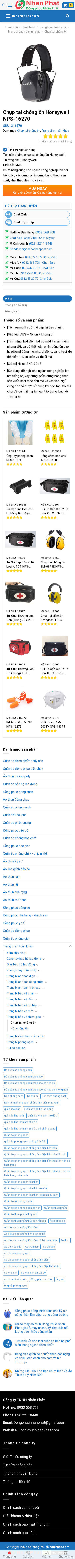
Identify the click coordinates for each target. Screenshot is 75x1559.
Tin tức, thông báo (17, 1465)
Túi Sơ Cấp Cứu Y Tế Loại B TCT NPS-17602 (54, 671)
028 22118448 (26, 1415)
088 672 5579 (33, 257)
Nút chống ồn (20, 1028)
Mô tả (8, 298)
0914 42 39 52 (31, 268)
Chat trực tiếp (23, 222)
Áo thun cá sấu (12, 1246)
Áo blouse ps (57, 1220)
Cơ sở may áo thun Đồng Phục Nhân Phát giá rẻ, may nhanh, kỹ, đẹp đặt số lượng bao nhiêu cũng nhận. (41, 1328)
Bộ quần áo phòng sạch (18, 1069)
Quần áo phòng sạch (17, 807)
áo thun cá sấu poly (15, 1279)
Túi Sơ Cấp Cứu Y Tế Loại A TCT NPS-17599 (20, 565)
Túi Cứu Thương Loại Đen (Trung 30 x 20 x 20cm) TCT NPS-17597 (20, 618)
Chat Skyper (47, 237)
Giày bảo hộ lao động (21, 964)
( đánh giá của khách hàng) (55, 141)
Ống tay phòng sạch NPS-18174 (19, 458)
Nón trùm (32, 1095)
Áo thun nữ (10, 884)
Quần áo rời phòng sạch (18, 1201)
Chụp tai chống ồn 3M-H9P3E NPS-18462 (53, 565)
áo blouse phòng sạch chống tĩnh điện (26, 1259)
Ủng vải (60, 1279)
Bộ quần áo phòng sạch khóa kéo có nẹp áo (29, 1082)
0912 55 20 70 (29, 278)
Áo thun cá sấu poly (16, 776)
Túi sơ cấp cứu (16, 1048)
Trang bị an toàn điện (21, 976)
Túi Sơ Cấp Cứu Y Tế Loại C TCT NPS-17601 (54, 511)
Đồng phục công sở (16, 908)
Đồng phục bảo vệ (15, 830)
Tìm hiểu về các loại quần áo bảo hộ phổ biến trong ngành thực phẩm (43, 1343)
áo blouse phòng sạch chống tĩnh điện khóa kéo (32, 1266)
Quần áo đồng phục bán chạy (23, 769)
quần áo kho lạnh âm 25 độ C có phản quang (29, 1128)
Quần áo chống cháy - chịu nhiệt (25, 853)
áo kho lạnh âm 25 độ (33, 1272)
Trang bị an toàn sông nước (25, 982)
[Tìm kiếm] (67, 16)
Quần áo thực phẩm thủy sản (23, 761)
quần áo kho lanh (14, 1115)
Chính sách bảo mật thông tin (26, 1524)
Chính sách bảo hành (20, 1533)
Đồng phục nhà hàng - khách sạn (25, 915)
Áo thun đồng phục (16, 799)
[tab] (37, 298)
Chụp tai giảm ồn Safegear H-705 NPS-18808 (52, 618)
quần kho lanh (12, 1108)
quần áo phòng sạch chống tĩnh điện (25, 1141)
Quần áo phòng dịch (16, 938)
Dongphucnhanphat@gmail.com (39, 1422)
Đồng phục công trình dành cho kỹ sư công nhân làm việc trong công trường (41, 1313)
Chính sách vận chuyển (21, 1507)
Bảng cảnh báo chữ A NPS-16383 (53, 458)
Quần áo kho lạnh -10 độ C (43, 1115)
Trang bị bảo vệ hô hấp (22, 1005)
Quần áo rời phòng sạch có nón (22, 1207)
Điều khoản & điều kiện (21, 1516)
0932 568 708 (45, 232)
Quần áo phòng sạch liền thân (21, 1181)
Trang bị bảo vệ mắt (20, 1011)
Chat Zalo (20, 214)
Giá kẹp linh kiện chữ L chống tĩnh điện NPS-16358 (19, 511)
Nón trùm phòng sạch (54, 1095)
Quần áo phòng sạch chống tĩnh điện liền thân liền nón (35, 1154)
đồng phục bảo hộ (41, 1279)
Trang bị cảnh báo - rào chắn (26, 1036)
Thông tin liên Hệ (16, 1482)
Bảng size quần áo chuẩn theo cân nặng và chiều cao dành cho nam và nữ (42, 1356)
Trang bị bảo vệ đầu (20, 999)
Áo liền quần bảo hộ (16, 869)
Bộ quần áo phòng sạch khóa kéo (23, 1076)
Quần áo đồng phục (16, 931)
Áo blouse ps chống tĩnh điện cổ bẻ (24, 1233)
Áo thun (65, 1240)
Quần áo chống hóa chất (20, 838)
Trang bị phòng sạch (20, 1042)
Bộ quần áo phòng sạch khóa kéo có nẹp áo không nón (36, 1089)
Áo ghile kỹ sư (13, 861)
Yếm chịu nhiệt (17, 953)
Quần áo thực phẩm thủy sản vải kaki (25, 1220)
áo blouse (49, 1246)
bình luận (21, 1362)
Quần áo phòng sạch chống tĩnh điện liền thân (30, 1147)
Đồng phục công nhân (18, 792)
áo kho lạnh (10, 1272)
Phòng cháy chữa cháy (22, 970)
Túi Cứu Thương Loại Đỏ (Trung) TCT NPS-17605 (20, 671)
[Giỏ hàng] (68, 5)
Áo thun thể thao (15, 900)
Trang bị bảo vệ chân (20, 993)
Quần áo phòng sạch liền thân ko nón (25, 1188)
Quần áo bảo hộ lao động (20, 784)
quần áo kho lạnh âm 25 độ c (20, 1121)
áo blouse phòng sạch (17, 1253)
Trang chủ (11, 27)
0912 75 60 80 (28, 273)
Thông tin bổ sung (16, 304)
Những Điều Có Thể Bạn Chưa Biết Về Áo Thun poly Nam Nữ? (43, 1373)
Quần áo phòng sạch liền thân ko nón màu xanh (31, 1194)
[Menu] (9, 5)
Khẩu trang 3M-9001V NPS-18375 (53, 724)
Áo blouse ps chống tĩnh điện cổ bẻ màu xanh (30, 1240)
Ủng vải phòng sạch (15, 1285)
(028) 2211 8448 (41, 243)
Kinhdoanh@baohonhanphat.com (31, 249)
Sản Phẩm (28, 27)
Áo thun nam (11, 877)
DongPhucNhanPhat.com (38, 1430)
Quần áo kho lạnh (14, 815)
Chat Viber (30, 237)
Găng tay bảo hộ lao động (24, 958)
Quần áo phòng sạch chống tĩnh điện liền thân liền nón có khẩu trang (37, 1162)
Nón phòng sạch (13, 1095)
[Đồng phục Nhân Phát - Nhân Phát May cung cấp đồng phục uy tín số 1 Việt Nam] (37, 5)
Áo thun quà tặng (15, 892)
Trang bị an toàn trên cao (23, 987)
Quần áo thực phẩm (55, 1207)
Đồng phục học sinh (16, 846)
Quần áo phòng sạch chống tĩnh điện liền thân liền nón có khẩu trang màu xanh (37, 1173)
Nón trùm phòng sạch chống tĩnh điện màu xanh (31, 1102)
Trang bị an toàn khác (53, 27)
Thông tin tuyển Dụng (20, 1473)
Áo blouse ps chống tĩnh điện (21, 1227)
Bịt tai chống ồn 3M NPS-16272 (19, 724)
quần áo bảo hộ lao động (38, 1108)
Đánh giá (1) (12, 311)
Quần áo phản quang (17, 823)
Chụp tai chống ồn (55, 31)
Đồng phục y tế (13, 923)
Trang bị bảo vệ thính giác (24, 31)
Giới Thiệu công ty (17, 1457)
